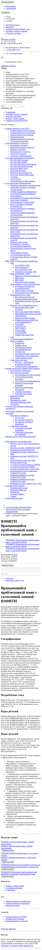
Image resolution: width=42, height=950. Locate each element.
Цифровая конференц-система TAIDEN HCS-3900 (22, 476)
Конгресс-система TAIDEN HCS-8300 (25, 448)
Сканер (13, 496)
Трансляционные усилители (17, 143)
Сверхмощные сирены (19, 253)
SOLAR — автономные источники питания (24, 363)
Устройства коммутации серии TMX (24, 469)
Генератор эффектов (18, 490)
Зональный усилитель (19, 145)
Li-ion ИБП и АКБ (22, 265)
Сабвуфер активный (23, 392)
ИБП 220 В (19, 278)
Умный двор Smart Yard (24, 335)
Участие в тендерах (13, 33)
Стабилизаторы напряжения (21, 339)
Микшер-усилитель (18, 150)
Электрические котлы (23, 358)
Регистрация (11, 6)
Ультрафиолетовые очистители (27, 354)
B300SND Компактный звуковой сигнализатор (19, 867)
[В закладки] (4, 573)
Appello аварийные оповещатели (23, 192)
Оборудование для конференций (19, 441)
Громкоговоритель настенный (22, 131)
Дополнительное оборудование (22, 181)
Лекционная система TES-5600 (22, 460)
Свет (12, 337)
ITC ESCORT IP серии (19, 160)
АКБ (12, 263)
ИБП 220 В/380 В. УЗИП (20, 274)
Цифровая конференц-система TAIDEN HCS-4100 (22, 480)
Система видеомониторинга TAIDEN (25, 465)
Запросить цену (7, 565)
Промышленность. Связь (20, 295)
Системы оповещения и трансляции (20, 158)
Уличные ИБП (20, 333)
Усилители (14, 404)
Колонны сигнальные (19, 242)
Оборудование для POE (24, 291)
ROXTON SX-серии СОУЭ (21, 173)
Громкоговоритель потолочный (22, 133)
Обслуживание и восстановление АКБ (23, 268)
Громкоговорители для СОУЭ (17, 128)
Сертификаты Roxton (14, 888)
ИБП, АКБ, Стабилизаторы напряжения (22, 261)
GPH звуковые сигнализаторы (22, 202)
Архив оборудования (14, 498)
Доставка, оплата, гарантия (16, 31)
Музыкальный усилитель (20, 152)
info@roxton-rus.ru (13, 25)
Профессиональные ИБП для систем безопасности (26, 321)
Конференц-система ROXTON (22, 450)
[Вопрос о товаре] (2, 573)
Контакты (9, 27)
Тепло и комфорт (17, 341)
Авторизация (11, 8)
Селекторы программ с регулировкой (24, 433)
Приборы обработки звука (20, 402)
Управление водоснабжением (26, 356)
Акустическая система (19, 141)
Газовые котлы (21, 345)
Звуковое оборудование (15, 919)
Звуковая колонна (17, 137)
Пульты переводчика (18, 463)
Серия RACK (20, 326)
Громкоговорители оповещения (18, 901)
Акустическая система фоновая (27, 381)
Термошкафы (20, 331)
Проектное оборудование (25, 282)
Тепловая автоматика (23, 347)
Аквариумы (19, 343)
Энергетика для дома (18, 360)
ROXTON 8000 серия (18, 168)
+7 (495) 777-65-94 (8, 41)
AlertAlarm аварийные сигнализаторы (25, 185)
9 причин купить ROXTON (17, 121)
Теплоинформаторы (23, 350)
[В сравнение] (6, 573)
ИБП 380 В (19, 280)
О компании (10, 112)
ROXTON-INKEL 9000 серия (22, 175)
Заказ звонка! (18, 48)
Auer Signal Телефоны (19, 200)
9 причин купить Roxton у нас (18, 29)
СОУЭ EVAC (15, 179)
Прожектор (14, 492)
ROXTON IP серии (17, 171)
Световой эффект (17, 494)
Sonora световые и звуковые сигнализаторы (21, 205)
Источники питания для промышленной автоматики (26, 298)
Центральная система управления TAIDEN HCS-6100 (23, 472)
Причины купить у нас (15, 580)
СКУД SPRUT (20, 328)
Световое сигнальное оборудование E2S (17, 946)
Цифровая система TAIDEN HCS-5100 (25, 484)
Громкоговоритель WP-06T (16, 917)
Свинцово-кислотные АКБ (26, 272)
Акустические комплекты (20, 371)
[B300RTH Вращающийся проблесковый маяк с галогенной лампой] (23, 542)
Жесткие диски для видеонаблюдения (21, 437)
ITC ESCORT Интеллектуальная (23, 164)
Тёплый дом (20, 352)
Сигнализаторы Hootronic (20, 255)
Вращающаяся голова (18, 488)
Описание (10, 578)
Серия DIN (19, 324)
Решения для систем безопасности (24, 305)
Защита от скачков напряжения (27, 276)
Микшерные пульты (18, 400)
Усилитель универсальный (21, 156)
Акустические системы (19, 373)
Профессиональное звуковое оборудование (23, 368)
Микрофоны (15, 398)
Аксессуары (19, 418)
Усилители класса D (18, 154)
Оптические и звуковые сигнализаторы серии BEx (20, 245)
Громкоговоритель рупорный (22, 135)
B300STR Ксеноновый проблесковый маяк (18, 874)
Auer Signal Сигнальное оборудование (25, 198)
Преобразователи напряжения (27, 293)
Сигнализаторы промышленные (18, 183)
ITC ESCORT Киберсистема (21, 166)
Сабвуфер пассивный (23, 394)
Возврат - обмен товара (15, 118)
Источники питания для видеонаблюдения (24, 287)
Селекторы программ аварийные (23, 429)
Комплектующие (17, 396)
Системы (14, 177)
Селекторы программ (18, 426)
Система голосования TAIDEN (22, 467)
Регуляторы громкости (19, 416)
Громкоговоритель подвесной (22, 139)
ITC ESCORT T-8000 (18, 162)
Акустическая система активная (27, 375)
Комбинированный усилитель (22, 147)
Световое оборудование (15, 486)
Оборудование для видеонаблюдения (25, 284)
